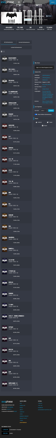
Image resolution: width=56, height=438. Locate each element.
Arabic (44, 99)
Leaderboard (36, 19)
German (44, 92)
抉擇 (10, 372)
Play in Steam (45, 101)
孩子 (10, 136)
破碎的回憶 (11, 125)
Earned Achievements (24, 42)
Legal (21, 414)
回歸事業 (11, 293)
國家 (10, 192)
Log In (52, 2)
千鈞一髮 (11, 181)
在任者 (10, 170)
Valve (15, 411)
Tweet (50, 122)
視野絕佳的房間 (12, 103)
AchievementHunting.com (44, 409)
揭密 (10, 338)
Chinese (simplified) (47, 96)
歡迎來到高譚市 (12, 58)
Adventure (45, 80)
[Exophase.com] (8, 2)
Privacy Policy (23, 418)
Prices (41, 19)
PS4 (43, 84)
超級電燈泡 (11, 237)
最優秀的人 (11, 248)
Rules (21, 407)
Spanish (48, 91)
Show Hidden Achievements (45, 114)
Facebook (40, 407)
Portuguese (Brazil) (47, 97)
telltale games (46, 75)
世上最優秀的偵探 (13, 91)
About (21, 409)
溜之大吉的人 (12, 69)
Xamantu (9, 409)
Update (51, 110)
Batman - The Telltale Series (34, 16)
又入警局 (11, 304)
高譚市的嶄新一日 (13, 383)
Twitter (40, 405)
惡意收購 (11, 215)
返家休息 (11, 282)
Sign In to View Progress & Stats (44, 67)
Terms (21, 420)
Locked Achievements (16, 47)
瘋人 (10, 204)
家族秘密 (11, 114)
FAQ (21, 403)
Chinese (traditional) (47, 94)
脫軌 (10, 226)
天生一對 (11, 159)
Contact (22, 411)
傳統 (10, 360)
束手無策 (11, 327)
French (44, 91)
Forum (45, 19)
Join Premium (23, 422)
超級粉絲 (11, 148)
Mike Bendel (10, 407)
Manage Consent (24, 416)
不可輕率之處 (12, 271)
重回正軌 (11, 349)
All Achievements (8, 42)
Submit (40, 122)
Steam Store (45, 89)
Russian (49, 92)
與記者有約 (11, 80)
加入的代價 (11, 260)
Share (45, 125)
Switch (49, 84)
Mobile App (22, 405)
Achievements (27, 19)
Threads (40, 403)
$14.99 (44, 86)
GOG (46, 84)
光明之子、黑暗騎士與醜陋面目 (16, 316)
